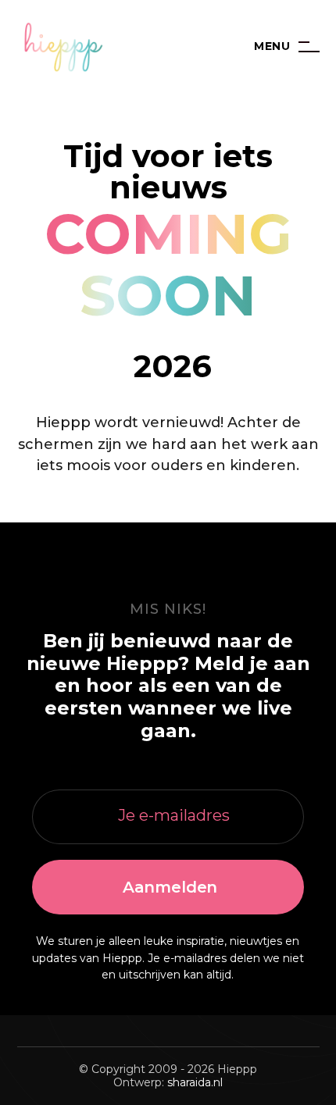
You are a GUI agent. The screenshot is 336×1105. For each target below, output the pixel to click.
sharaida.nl (195, 1082)
